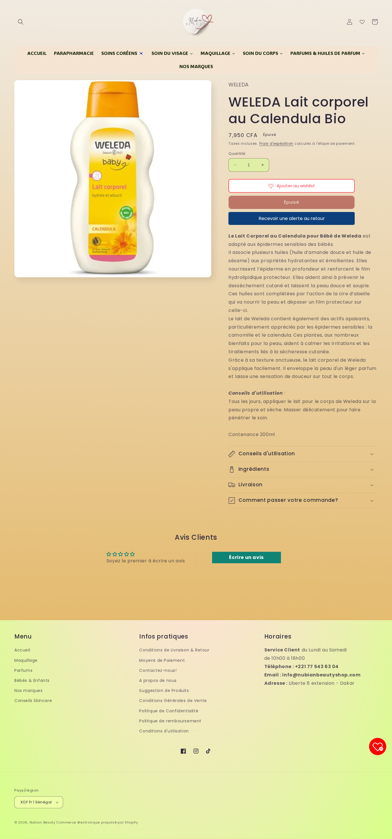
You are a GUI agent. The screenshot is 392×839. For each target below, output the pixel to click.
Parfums (23, 670)
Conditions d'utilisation (164, 731)
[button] (20, 22)
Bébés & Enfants (32, 680)
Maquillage (26, 660)
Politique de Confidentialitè (168, 711)
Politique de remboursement (170, 721)
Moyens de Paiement (162, 660)
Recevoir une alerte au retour (292, 218)
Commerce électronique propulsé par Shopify (97, 822)
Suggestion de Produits (164, 690)
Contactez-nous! (157, 670)
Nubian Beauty (42, 822)
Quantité (236, 153)
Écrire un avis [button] (246, 557)
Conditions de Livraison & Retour (174, 650)
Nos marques (28, 690)
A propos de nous (158, 680)
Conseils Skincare (33, 700)
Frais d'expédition (276, 143)
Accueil (22, 650)
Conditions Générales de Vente (173, 700)
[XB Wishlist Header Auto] (362, 22)
